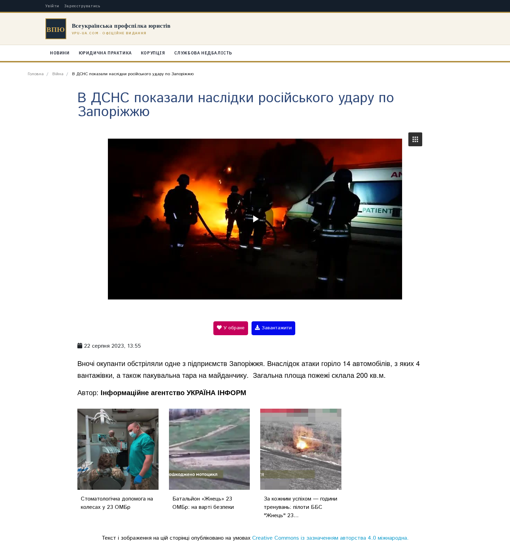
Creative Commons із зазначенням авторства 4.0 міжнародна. (330, 538)
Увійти (52, 6)
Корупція (153, 52)
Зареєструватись (82, 6)
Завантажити (276, 327)
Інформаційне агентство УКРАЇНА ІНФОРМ (173, 392)
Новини (60, 52)
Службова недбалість (203, 52)
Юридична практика (105, 52)
